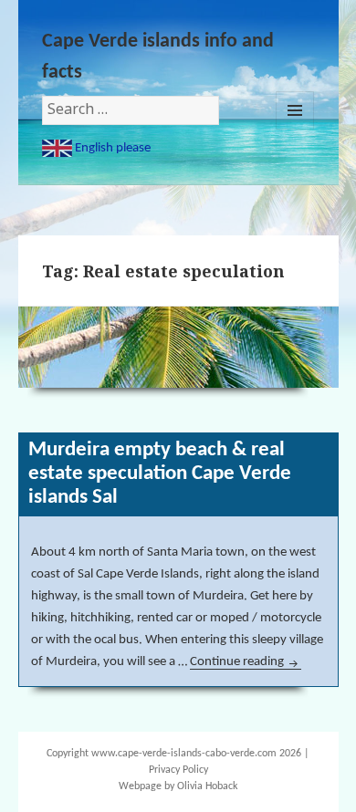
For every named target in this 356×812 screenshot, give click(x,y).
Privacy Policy (178, 770)
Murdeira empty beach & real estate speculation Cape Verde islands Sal (159, 474)
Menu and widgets (295, 110)
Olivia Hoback (207, 786)
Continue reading (245, 662)
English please (111, 148)
